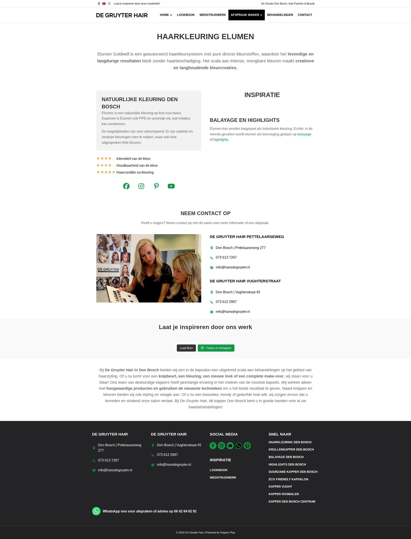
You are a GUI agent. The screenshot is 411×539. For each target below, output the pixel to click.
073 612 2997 (226, 302)
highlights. (221, 139)
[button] (126, 186)
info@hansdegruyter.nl (233, 267)
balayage (304, 134)
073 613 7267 (226, 257)
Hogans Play (227, 532)
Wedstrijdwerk (213, 14)
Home (164, 14)
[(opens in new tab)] (148, 268)
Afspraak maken (245, 14)
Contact (305, 14)
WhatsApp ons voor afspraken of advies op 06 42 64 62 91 (150, 511)
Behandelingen (280, 14)
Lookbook (186, 14)
